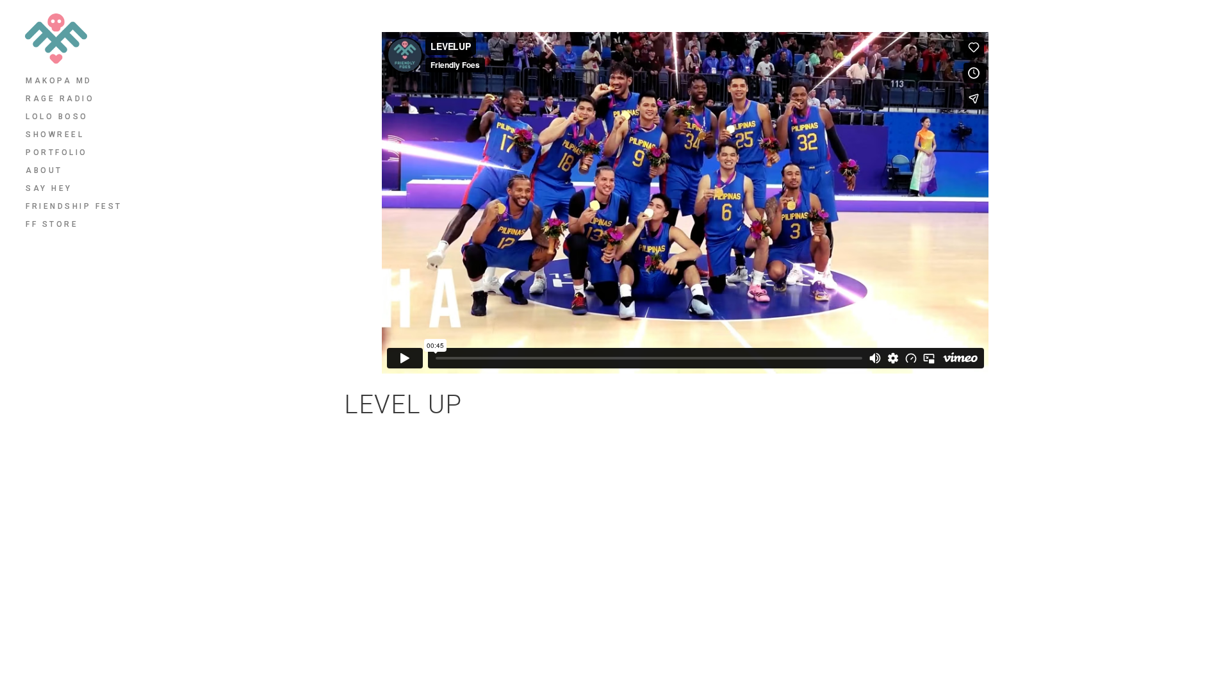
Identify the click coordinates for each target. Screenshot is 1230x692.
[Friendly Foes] (56, 39)
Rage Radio (60, 98)
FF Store (52, 224)
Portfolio (57, 152)
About (44, 170)
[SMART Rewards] (1012, 402)
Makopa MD (59, 80)
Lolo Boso (57, 116)
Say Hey (49, 188)
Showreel (55, 134)
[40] (982, 402)
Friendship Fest (74, 206)
